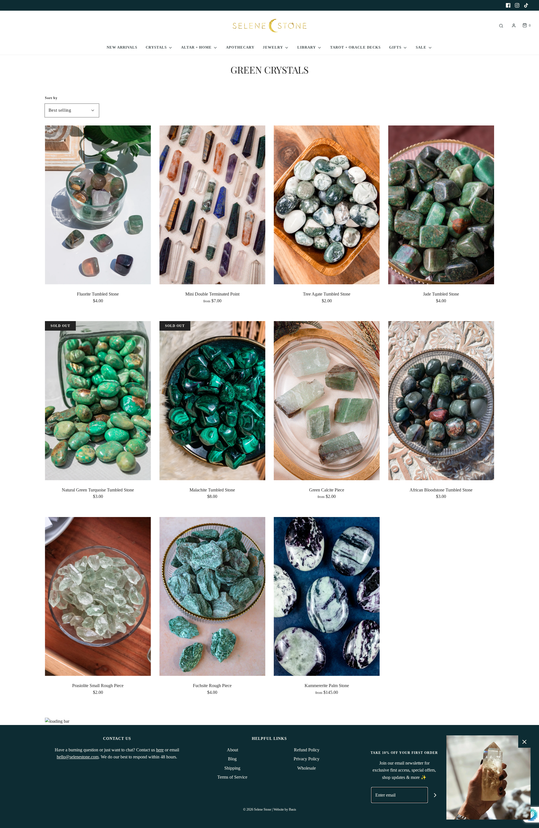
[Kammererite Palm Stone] (327, 596)
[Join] (435, 795)
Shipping (232, 768)
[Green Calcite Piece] (327, 400)
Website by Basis (284, 809)
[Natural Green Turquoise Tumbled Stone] (98, 400)
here (160, 749)
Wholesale (306, 768)
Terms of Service (232, 777)
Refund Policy (306, 749)
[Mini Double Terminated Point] (212, 204)
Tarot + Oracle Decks (355, 47)
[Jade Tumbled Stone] (441, 204)
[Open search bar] (501, 26)
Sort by (51, 98)
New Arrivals (122, 47)
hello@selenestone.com (78, 756)
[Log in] (513, 25)
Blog (232, 758)
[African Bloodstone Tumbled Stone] (441, 400)
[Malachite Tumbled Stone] (212, 400)
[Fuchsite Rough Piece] (212, 596)
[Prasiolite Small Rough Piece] (98, 596)
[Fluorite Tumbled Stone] (98, 204)
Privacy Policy (306, 758)
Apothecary (240, 47)
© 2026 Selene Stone (257, 809)
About (232, 749)
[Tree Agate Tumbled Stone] (327, 204)
